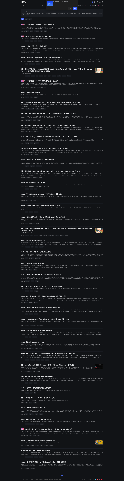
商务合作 (46, 479)
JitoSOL (36, 348)
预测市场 (36, 154)
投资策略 (35, 97)
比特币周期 (33, 468)
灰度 (31, 235)
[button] (102, 2)
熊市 (35, 41)
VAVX (37, 424)
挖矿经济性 (33, 359)
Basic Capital (33, 325)
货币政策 (46, 445)
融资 (32, 154)
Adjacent (27, 154)
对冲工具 (27, 52)
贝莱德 (34, 120)
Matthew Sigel (33, 87)
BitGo (27, 435)
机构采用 (30, 212)
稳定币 (66, 235)
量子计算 (35, 456)
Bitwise (30, 382)
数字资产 (69, 75)
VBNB (32, 189)
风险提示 (56, 479)
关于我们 (31, 479)
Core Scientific (38, 166)
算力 (32, 281)
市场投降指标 (31, 64)
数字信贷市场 (31, 223)
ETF (37, 75)
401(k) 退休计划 (40, 325)
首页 (24, 5)
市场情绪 (27, 359)
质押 (32, 246)
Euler (31, 200)
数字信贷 (36, 291)
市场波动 (30, 314)
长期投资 (37, 64)
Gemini (30, 402)
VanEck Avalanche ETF (30, 424)
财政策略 (51, 445)
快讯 (29, 5)
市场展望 (37, 445)
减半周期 (36, 212)
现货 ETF (31, 414)
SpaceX (64, 75)
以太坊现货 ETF (28, 371)
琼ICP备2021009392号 (86, 479)
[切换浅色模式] (100, 2)
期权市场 (36, 314)
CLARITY (53, 75)
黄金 (41, 445)
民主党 (45, 31)
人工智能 (35, 302)
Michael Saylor (51, 235)
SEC (45, 75)
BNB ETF (35, 235)
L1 (45, 87)
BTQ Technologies (29, 456)
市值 (38, 435)
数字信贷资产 (43, 108)
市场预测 (35, 269)
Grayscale (27, 246)
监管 (41, 31)
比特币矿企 (31, 258)
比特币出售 (36, 143)
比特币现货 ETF (28, 120)
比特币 (27, 31)
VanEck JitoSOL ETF (29, 348)
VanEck (31, 31)
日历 (42, 5)
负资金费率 (28, 281)
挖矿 (35, 392)
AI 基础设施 (32, 166)
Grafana (61, 235)
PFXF (31, 291)
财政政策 (27, 468)
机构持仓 (59, 75)
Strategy (40, 41)
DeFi (35, 200)
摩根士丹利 (28, 75)
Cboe (49, 75)
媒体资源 (36, 479)
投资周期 (34, 337)
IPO (30, 435)
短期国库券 (38, 52)
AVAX (27, 414)
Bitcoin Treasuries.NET (30, 108)
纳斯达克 (41, 414)
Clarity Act (36, 31)
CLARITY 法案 (40, 87)
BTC (26, 64)
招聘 (60, 479)
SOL (26, 382)
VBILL (27, 200)
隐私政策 (51, 479)
